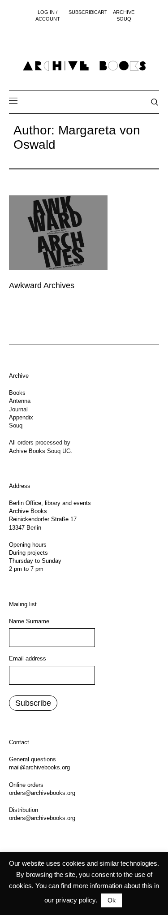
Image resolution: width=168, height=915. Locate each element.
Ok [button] (112, 900)
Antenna (19, 400)
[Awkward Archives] (58, 232)
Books (17, 392)
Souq (15, 425)
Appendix (21, 417)
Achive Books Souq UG (40, 451)
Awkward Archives (41, 285)
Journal (18, 409)
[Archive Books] (84, 66)
